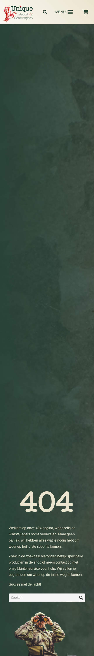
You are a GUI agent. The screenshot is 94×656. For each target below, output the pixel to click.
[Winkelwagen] (86, 12)
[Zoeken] (81, 598)
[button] (45, 12)
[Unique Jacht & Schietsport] (18, 14)
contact (61, 562)
